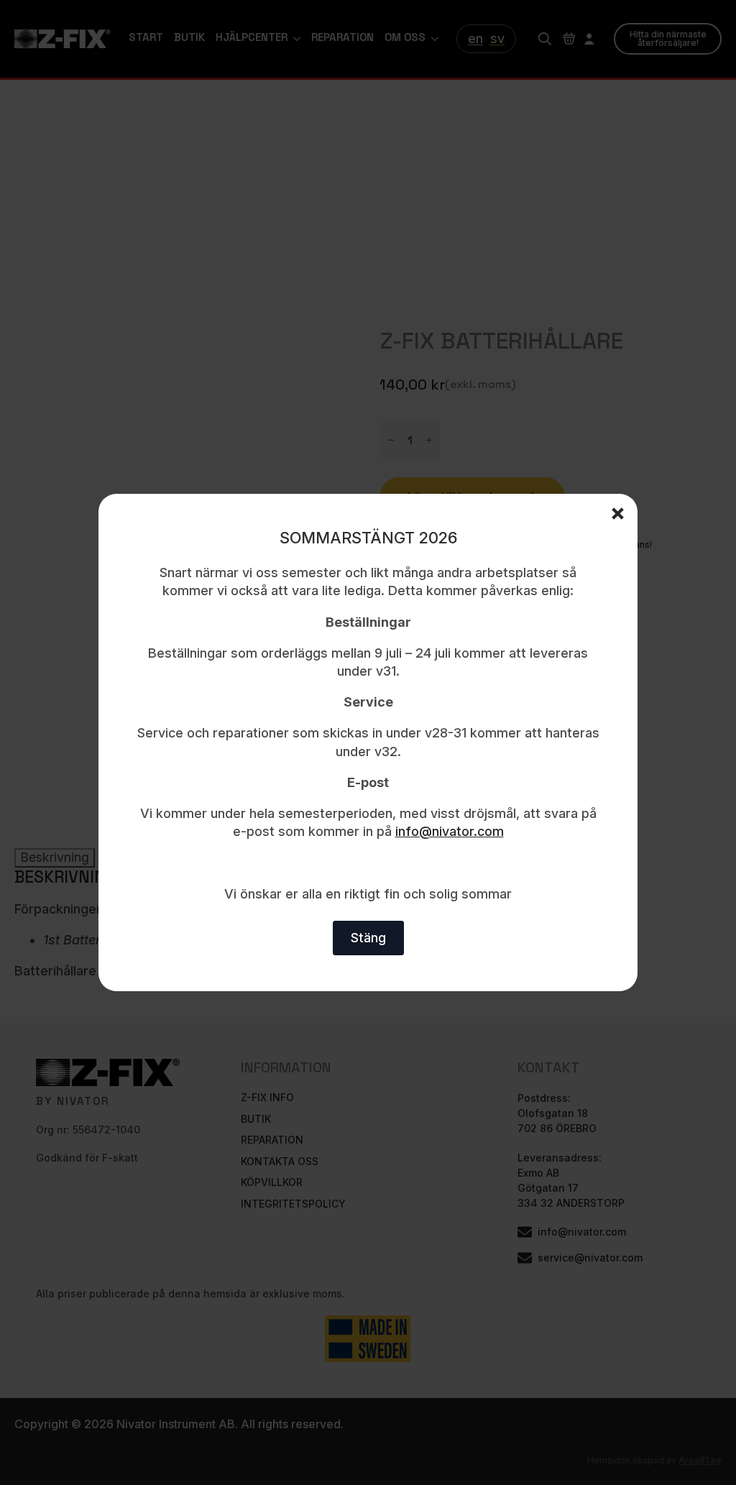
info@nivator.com (449, 831)
